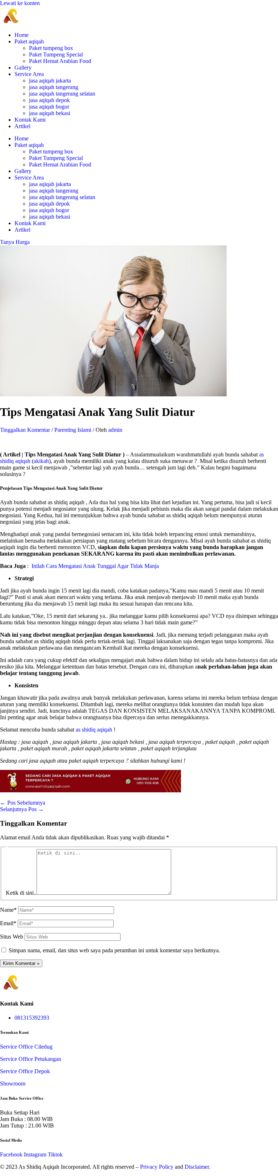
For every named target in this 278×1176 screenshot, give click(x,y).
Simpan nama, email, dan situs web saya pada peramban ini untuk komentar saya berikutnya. (114, 950)
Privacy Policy (156, 1167)
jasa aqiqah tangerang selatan (62, 93)
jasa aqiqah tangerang (53, 87)
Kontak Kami (30, 120)
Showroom (12, 1083)
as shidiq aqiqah (94, 729)
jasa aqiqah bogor (49, 107)
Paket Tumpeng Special (56, 54)
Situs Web (11, 936)
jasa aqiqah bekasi (49, 113)
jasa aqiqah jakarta (50, 80)
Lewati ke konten (20, 3)
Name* (8, 910)
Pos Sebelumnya (22, 803)
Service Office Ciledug (26, 1047)
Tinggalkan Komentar (25, 430)
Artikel (22, 126)
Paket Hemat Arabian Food (60, 61)
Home (21, 35)
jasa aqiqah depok (49, 100)
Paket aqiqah (29, 41)
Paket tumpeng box (51, 48)
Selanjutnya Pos (22, 809)
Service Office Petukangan (30, 1059)
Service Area (29, 74)
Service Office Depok (25, 1071)
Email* (8, 923)
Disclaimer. (197, 1167)
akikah (41, 461)
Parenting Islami (72, 430)
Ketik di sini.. (21, 893)
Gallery (22, 67)
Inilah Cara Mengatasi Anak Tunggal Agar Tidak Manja (95, 566)
